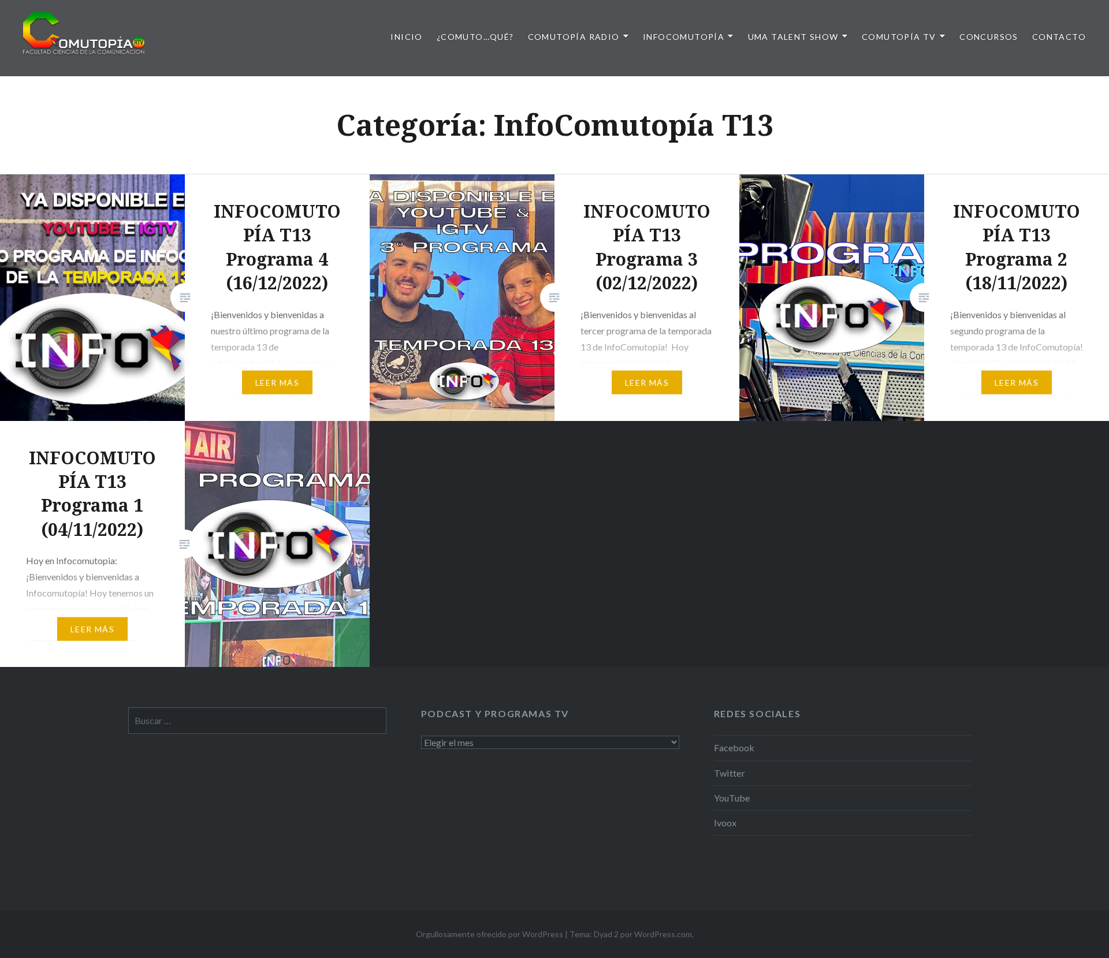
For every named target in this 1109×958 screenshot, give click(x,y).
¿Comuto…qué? (475, 37)
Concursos (988, 37)
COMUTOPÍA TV (899, 37)
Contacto (1059, 37)
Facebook (734, 747)
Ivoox (725, 822)
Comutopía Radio (574, 37)
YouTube (732, 797)
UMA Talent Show (793, 37)
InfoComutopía (683, 37)
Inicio (406, 37)
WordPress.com (663, 934)
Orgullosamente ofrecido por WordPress (489, 934)
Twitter (729, 772)
